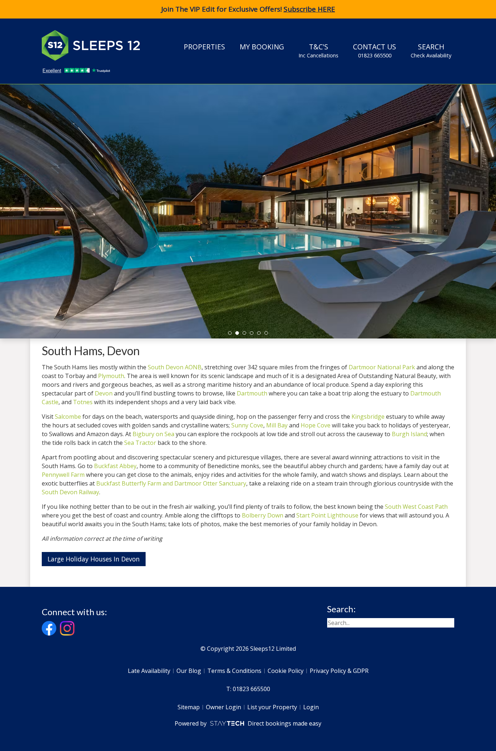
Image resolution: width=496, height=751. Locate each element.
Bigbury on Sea (153, 434)
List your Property (272, 707)
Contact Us (374, 50)
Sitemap (189, 707)
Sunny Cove (247, 425)
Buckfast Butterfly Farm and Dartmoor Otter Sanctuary (171, 483)
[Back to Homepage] (96, 45)
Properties (204, 47)
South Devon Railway (70, 492)
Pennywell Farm (63, 475)
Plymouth (111, 376)
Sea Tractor (140, 443)
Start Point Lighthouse (327, 515)
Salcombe (68, 417)
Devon (104, 393)
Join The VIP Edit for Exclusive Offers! (248, 9)
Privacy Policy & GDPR (339, 671)
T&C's (318, 50)
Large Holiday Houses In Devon (94, 559)
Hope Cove (315, 425)
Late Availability (149, 671)
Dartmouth (252, 393)
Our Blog (188, 671)
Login (311, 707)
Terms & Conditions (234, 671)
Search (431, 50)
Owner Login (223, 707)
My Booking (262, 47)
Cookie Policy (286, 671)
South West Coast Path (416, 507)
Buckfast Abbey (115, 466)
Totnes (83, 402)
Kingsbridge (368, 417)
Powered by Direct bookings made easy (248, 723)
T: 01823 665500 (248, 689)
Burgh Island (409, 434)
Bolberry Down (262, 515)
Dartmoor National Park (382, 367)
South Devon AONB (175, 367)
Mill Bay (277, 425)
